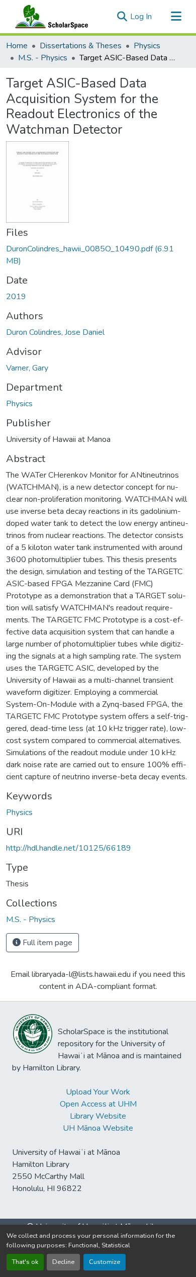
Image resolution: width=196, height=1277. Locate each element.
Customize (104, 1261)
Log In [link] (141, 16)
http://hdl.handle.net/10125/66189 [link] (68, 848)
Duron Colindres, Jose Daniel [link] (55, 332)
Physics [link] (147, 45)
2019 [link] (16, 296)
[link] (98, 255)
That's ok (25, 1261)
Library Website (98, 1116)
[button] (49, 16)
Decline (63, 1261)
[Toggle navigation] (176, 16)
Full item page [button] (46, 942)
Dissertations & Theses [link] (81, 45)
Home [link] (17, 45)
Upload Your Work (98, 1092)
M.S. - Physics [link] (42, 57)
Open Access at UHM (98, 1104)
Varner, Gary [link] (27, 368)
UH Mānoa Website (98, 1128)
